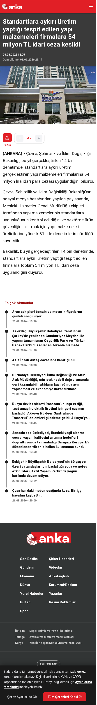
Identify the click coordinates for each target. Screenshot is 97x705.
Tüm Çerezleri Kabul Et (65, 697)
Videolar (54, 573)
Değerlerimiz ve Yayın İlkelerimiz (50, 636)
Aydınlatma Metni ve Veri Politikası (50, 642)
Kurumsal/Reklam (62, 590)
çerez (81, 671)
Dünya (24, 590)
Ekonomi (26, 582)
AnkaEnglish (58, 582)
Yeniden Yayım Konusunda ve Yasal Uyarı (54, 648)
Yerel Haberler (30, 599)
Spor (23, 617)
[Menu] (88, 6)
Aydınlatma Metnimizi (20, 687)
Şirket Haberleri (60, 564)
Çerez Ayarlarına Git (22, 697)
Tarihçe (19, 642)
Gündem (25, 573)
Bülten (24, 608)
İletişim (18, 636)
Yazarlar (54, 599)
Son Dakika (28, 564)
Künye (18, 648)
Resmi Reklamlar (61, 608)
